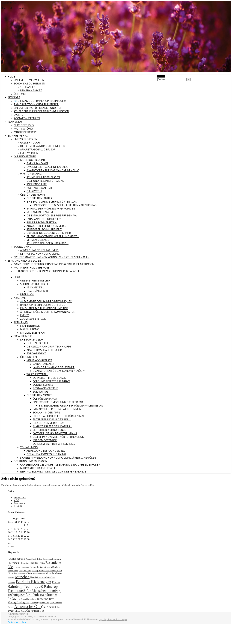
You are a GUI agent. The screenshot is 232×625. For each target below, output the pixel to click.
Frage (18, 567)
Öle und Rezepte (25, 156)
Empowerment (30, 153)
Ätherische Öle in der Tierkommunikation (41, 111)
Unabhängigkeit (31, 90)
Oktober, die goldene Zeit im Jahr (49, 233)
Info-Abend (22, 573)
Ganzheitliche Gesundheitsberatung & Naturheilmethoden (54, 264)
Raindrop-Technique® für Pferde (36, 104)
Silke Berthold (24, 125)
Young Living (22, 246)
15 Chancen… (29, 87)
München (22, 577)
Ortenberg (11, 582)
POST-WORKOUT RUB (39, 187)
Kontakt (18, 506)
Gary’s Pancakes (37, 163)
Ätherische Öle (27, 606)
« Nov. (11, 546)
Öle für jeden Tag (35, 610)
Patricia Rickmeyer (33, 581)
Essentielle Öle (8, 2)
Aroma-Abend (16, 558)
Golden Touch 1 (31, 142)
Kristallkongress (39, 573)
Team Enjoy (15, 121)
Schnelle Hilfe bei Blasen (43, 177)
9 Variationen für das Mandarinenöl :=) (53, 170)
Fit (14, 567)
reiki (18, 599)
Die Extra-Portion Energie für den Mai (52, 215)
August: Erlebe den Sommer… (46, 226)
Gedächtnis (25, 567)
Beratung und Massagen (24, 260)
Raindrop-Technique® (25, 586)
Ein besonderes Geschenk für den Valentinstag (65, 205)
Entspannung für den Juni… (45, 219)
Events (18, 115)
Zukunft (11, 607)
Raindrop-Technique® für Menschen (33, 589)
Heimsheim (57, 570)
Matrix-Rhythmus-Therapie (31, 267)
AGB (16, 500)
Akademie (14, 97)
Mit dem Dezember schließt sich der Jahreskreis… (47, 241)
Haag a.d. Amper (26, 570)
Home (11, 76)
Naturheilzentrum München (42, 577)
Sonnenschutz (37, 184)
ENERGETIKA (37, 563)
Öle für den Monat (32, 194)
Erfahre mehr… (18, 135)
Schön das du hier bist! (29, 83)
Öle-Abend (48, 607)
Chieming (24, 563)
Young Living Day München (51, 603)
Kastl (30, 573)
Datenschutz (20, 497)
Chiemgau (13, 562)
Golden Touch (13, 570)
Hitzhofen (12, 573)
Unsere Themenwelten (29, 80)
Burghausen (56, 559)
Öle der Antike (20, 611)
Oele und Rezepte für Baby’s (45, 180)
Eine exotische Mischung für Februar (52, 201)
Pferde (56, 582)
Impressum (19, 503)
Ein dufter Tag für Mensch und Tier (38, 108)
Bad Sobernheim (45, 559)
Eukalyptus (34, 191)
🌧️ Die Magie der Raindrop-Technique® (40, 101)
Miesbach (11, 577)
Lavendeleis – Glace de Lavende (47, 167)
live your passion (25, 139)
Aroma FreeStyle (32, 559)
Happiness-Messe (43, 570)
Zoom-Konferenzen (27, 118)
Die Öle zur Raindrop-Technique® (42, 146)
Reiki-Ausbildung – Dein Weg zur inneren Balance (47, 271)
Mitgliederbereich (26, 132)
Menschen (50, 573)
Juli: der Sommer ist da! (42, 222)
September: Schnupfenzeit (44, 229)
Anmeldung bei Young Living (39, 250)
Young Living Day (32, 603)
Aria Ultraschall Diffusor (37, 149)
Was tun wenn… (31, 174)
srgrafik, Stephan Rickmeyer (113, 619)
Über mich (20, 94)
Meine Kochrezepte (33, 160)
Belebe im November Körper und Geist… (53, 236)
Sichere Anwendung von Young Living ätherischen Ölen (51, 257)
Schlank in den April (40, 212)
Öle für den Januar (39, 198)
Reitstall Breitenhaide (28, 599)
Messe (59, 573)
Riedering (42, 598)
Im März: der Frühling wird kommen (51, 208)
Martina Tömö (23, 128)
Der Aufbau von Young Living (40, 253)
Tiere (51, 599)
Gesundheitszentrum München (45, 567)
